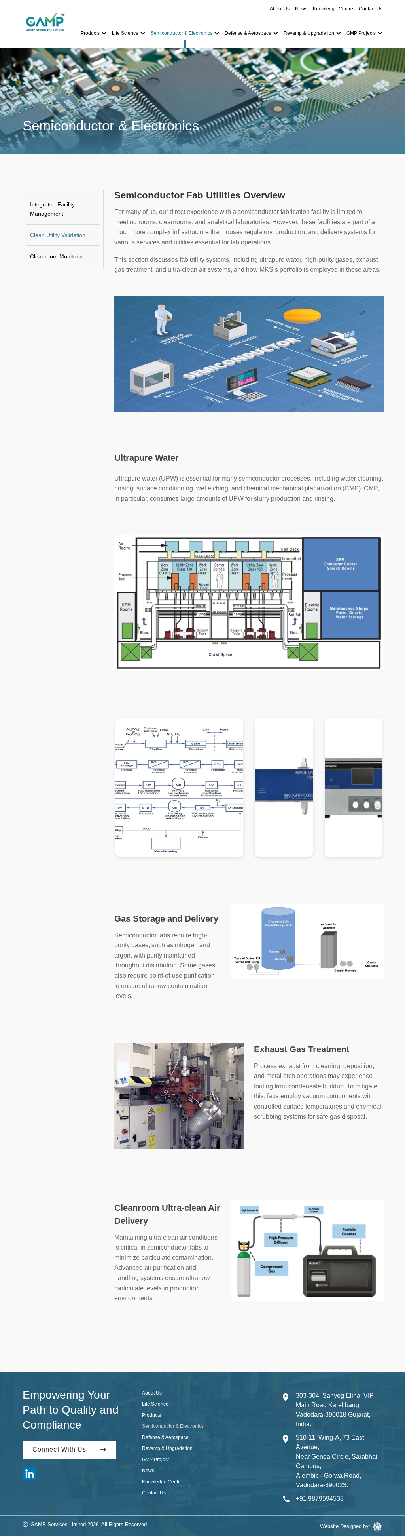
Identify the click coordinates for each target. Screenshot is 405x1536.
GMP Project (155, 1459)
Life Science (155, 1404)
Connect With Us (59, 1449)
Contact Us (370, 8)
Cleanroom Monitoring (58, 256)
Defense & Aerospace (165, 1437)
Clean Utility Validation (57, 235)
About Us (280, 8)
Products (151, 1415)
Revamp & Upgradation (167, 1448)
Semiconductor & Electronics (173, 1426)
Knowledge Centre (333, 8)
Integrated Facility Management (52, 208)
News (301, 8)
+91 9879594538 (320, 1498)
